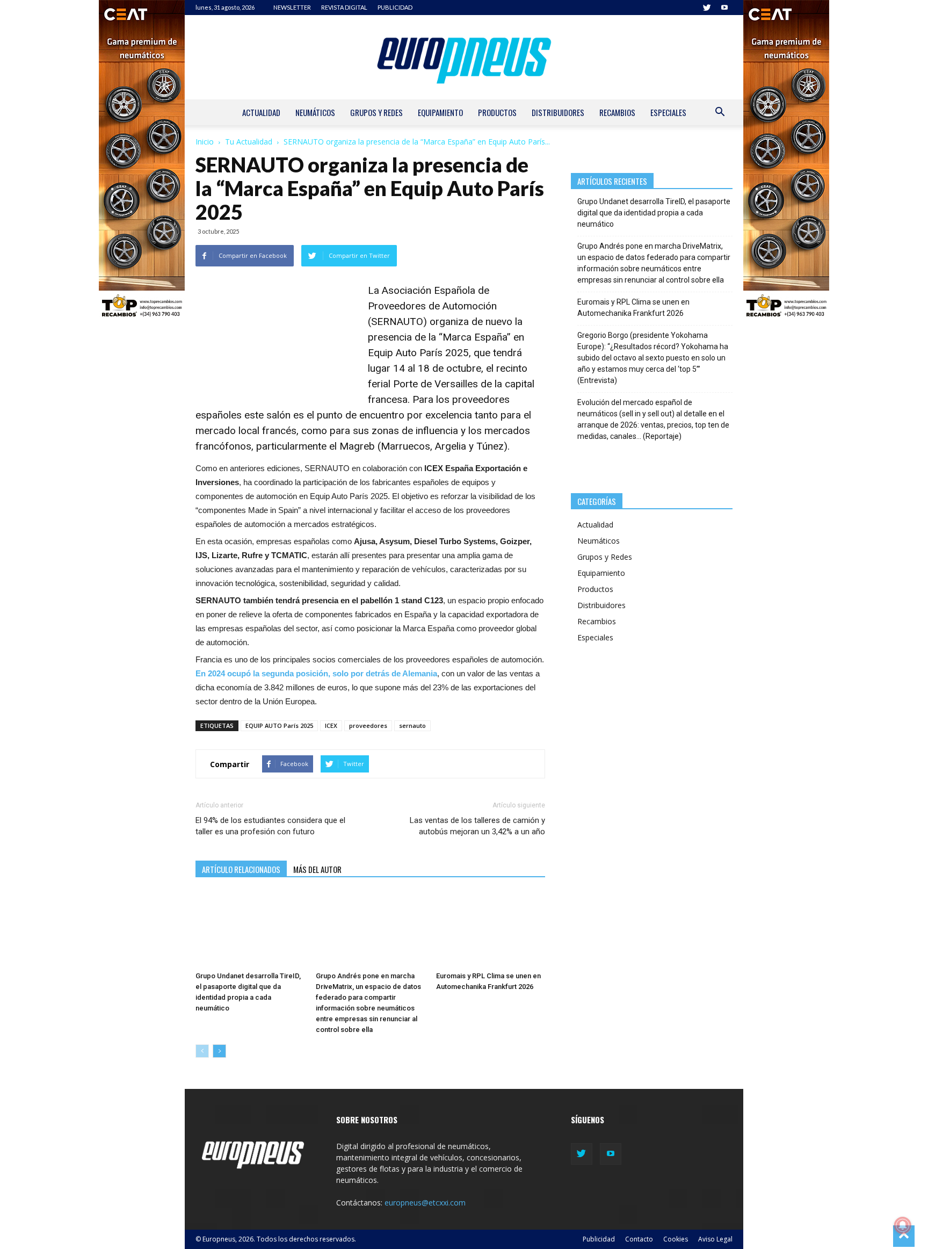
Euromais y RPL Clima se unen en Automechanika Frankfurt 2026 (633, 307)
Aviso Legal (715, 1239)
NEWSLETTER (292, 7)
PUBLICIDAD (395, 7)
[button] (720, 113)
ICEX (331, 725)
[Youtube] (724, 7)
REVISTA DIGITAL (344, 7)
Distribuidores (558, 112)
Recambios (617, 112)
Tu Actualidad (248, 141)
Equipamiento (440, 112)
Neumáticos (315, 112)
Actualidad (261, 112)
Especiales (668, 112)
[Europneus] (464, 57)
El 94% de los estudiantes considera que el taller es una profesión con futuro (270, 825)
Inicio (204, 141)
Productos (497, 112)
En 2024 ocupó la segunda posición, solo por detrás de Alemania (316, 673)
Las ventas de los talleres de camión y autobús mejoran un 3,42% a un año (477, 825)
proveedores (368, 725)
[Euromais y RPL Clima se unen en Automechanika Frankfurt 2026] (490, 929)
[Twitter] (707, 7)
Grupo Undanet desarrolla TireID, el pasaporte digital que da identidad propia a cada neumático (653, 212)
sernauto (412, 725)
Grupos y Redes (376, 112)
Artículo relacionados (241, 869)
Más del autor (317, 869)
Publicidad (599, 1239)
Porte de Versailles (435, 384)
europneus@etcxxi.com (425, 1202)
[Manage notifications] (902, 1225)
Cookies (675, 1239)
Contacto (639, 1239)
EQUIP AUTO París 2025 (279, 725)
